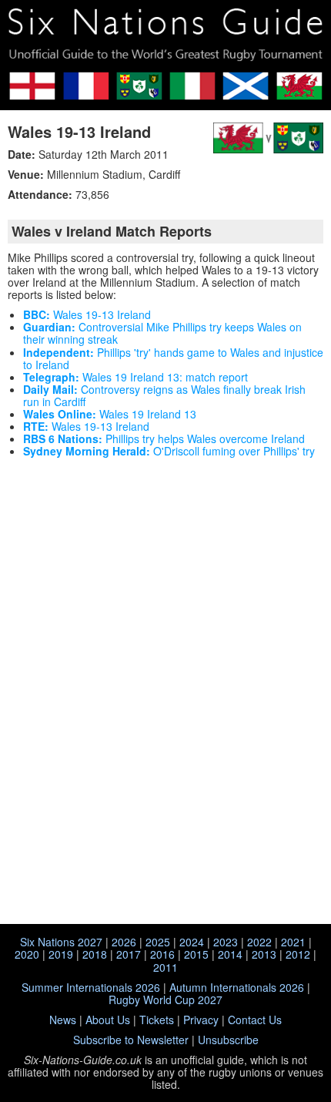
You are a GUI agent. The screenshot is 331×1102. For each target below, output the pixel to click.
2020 (27, 954)
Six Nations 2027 (61, 941)
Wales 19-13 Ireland (79, 131)
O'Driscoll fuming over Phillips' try (169, 451)
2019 (60, 954)
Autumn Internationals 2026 (236, 987)
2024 (191, 941)
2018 (94, 954)
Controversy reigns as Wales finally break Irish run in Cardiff (164, 395)
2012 (298, 954)
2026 (124, 941)
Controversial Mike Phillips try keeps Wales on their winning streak (162, 333)
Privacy (201, 1019)
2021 (293, 941)
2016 (162, 954)
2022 (259, 941)
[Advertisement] (165, 580)
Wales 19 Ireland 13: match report (135, 377)
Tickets (156, 1019)
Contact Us (255, 1019)
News (62, 1019)
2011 (165, 967)
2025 (157, 941)
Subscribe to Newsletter (131, 1039)
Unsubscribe (228, 1039)
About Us (107, 1019)
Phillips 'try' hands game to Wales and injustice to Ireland (173, 358)
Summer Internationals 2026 (91, 987)
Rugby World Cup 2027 (165, 999)
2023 (225, 941)
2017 (128, 954)
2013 (264, 954)
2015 (196, 954)
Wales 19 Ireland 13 (109, 414)
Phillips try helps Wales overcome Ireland (164, 438)
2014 (230, 954)
